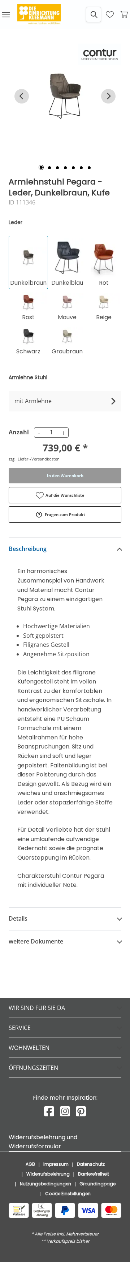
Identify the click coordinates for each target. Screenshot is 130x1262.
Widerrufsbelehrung (48, 1174)
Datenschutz (91, 1164)
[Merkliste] (110, 14)
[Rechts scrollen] (108, 96)
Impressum (56, 1164)
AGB (30, 1164)
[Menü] (6, 14)
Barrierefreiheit (93, 1174)
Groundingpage (97, 1184)
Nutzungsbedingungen (45, 1184)
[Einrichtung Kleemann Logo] (39, 14)
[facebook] (49, 1111)
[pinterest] (81, 1111)
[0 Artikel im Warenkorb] (124, 14)
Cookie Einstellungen (68, 1193)
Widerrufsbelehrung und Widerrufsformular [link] (43, 1142)
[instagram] (65, 1111)
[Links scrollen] (21, 96)
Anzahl (18, 432)
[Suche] (93, 14)
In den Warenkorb (65, 475)
